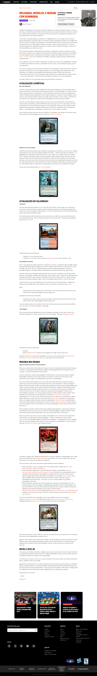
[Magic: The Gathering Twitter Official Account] (15, 646)
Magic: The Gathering (81, 629)
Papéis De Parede (49, 636)
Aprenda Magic (43, 2)
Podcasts (47, 635)
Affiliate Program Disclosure (64, 639)
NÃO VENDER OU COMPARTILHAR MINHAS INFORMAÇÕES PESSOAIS (61, 669)
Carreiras (62, 633)
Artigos (57, 2)
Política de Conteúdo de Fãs (52, 669)
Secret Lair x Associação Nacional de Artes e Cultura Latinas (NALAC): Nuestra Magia (48, 611)
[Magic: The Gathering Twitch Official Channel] (21, 646)
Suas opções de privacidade (71, 669)
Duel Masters (48, 652)
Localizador (71, 2)
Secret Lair (79, 640)
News (20, 8)
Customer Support (41, 668)
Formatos (47, 631)
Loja (51, 2)
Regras (46, 633)
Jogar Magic (33, 2)
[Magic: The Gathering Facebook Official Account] (9, 646)
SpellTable (78, 642)
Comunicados (27, 8)
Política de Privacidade (31, 669)
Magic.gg (78, 633)
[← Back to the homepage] (6, 2)
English (71, 24)
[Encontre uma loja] (35, 630)
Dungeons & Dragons (50, 650)
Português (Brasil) (63, 24)
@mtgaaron (22, 579)
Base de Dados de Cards (82, 2)
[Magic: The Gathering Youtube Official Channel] (27, 646)
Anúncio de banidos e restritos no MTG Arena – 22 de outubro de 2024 (71, 611)
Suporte (62, 635)
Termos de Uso (11, 668)
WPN (61, 636)
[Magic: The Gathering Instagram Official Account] (34, 646)
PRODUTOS (16, 2)
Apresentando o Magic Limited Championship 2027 (25, 611)
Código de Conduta (21, 669)
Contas (93, 2)
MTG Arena (24, 2)
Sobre (61, 629)
